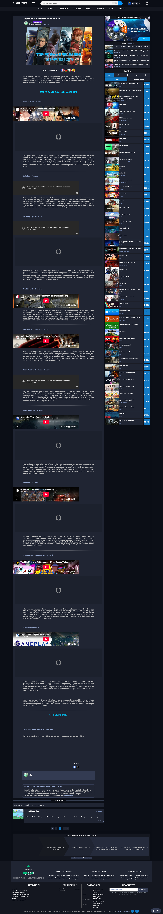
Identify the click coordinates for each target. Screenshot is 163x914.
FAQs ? (14, 898)
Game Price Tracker (96, 892)
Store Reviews (97, 900)
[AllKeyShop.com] (20, 3)
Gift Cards (96, 896)
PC (83, 889)
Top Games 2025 (98, 902)
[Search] (120, 3)
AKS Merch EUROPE (96, 906)
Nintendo (85, 904)
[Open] (33, 3)
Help (157, 911)
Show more (130, 43)
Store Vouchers (98, 889)
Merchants (62, 891)
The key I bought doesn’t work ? (21, 894)
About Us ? (15, 889)
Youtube (77, 889)
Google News (68, 795)
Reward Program (98, 894)
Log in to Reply (99, 821)
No (137, 911)
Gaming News (37, 22)
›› (67, 828)
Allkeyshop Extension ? (19, 900)
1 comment (45, 24)
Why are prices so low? (19, 893)
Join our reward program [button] (81, 858)
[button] (147, 3)
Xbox (84, 894)
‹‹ (52, 828)
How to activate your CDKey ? (21, 896)
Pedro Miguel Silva (32, 811)
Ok (132, 911)
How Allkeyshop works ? (19, 891)
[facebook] (74, 767)
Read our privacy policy (123, 911)
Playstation (86, 899)
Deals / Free (97, 898)
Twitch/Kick (62, 889)
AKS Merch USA (98, 904)
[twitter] (78, 767)
